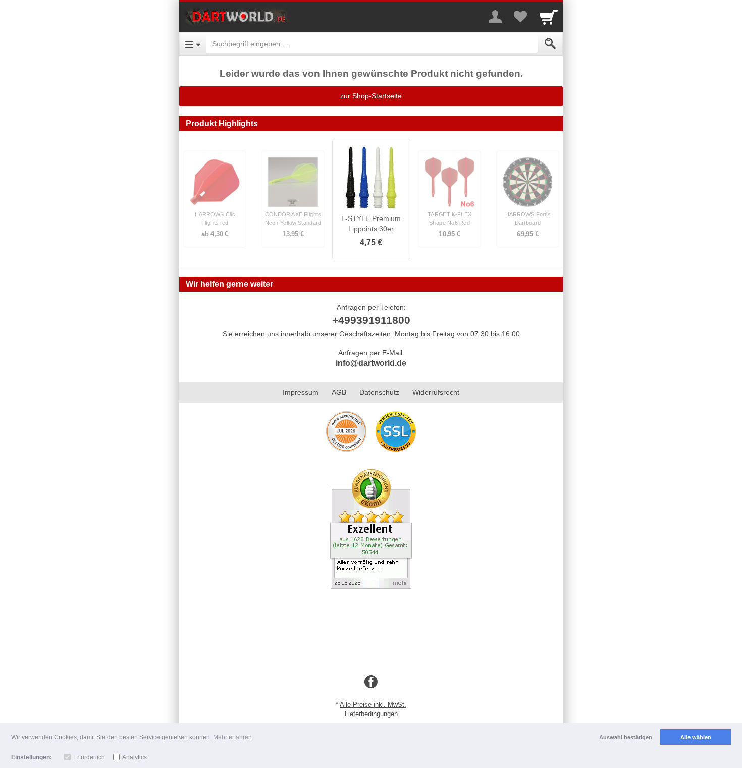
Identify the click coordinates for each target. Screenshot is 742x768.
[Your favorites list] (520, 16)
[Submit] (550, 43)
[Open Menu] (192, 44)
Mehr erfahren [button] (232, 737)
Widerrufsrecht (435, 392)
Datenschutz (379, 392)
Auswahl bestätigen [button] (625, 737)
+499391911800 (371, 320)
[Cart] (549, 16)
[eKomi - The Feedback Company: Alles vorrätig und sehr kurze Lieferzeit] (371, 528)
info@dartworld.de (371, 363)
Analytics (134, 757)
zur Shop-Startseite (371, 96)
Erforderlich (89, 757)
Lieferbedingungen (371, 714)
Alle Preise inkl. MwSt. (373, 704)
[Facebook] (371, 682)
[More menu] (495, 16)
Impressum (301, 392)
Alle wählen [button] (695, 737)
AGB (339, 392)
